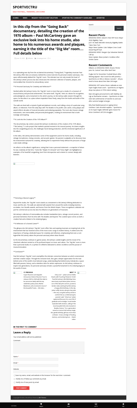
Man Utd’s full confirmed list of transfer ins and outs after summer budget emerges (106, 98)
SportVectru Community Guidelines (77, 18)
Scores (16, 18)
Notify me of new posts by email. (27, 382)
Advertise (100, 18)
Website (16, 369)
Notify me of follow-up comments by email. (31, 379)
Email (15, 363)
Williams (30, 58)
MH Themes (42, 398)
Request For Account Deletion (45, 18)
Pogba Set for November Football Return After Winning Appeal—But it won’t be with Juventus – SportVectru (105, 76)
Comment (16, 340)
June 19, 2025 (20, 58)
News (25, 18)
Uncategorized (41, 58)
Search (91, 25)
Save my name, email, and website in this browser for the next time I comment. (43, 375)
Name (15, 357)
